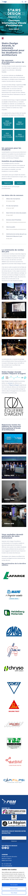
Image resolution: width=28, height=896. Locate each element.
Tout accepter (14, 884)
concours (10, 383)
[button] (25, 2)
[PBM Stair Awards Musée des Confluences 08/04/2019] (14, 347)
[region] (14, 881)
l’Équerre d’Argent (14, 385)
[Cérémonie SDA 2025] (14, 328)
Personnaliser (14, 888)
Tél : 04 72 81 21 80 (6, 864)
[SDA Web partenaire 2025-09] (14, 724)
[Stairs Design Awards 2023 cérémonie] (14, 291)
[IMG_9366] (14, 310)
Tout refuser (14, 892)
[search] (22, 2)
